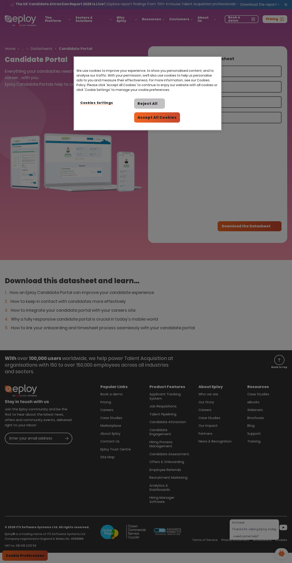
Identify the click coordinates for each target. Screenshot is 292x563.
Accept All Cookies (157, 117)
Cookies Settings (96, 102)
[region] (147, 93)
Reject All (148, 103)
